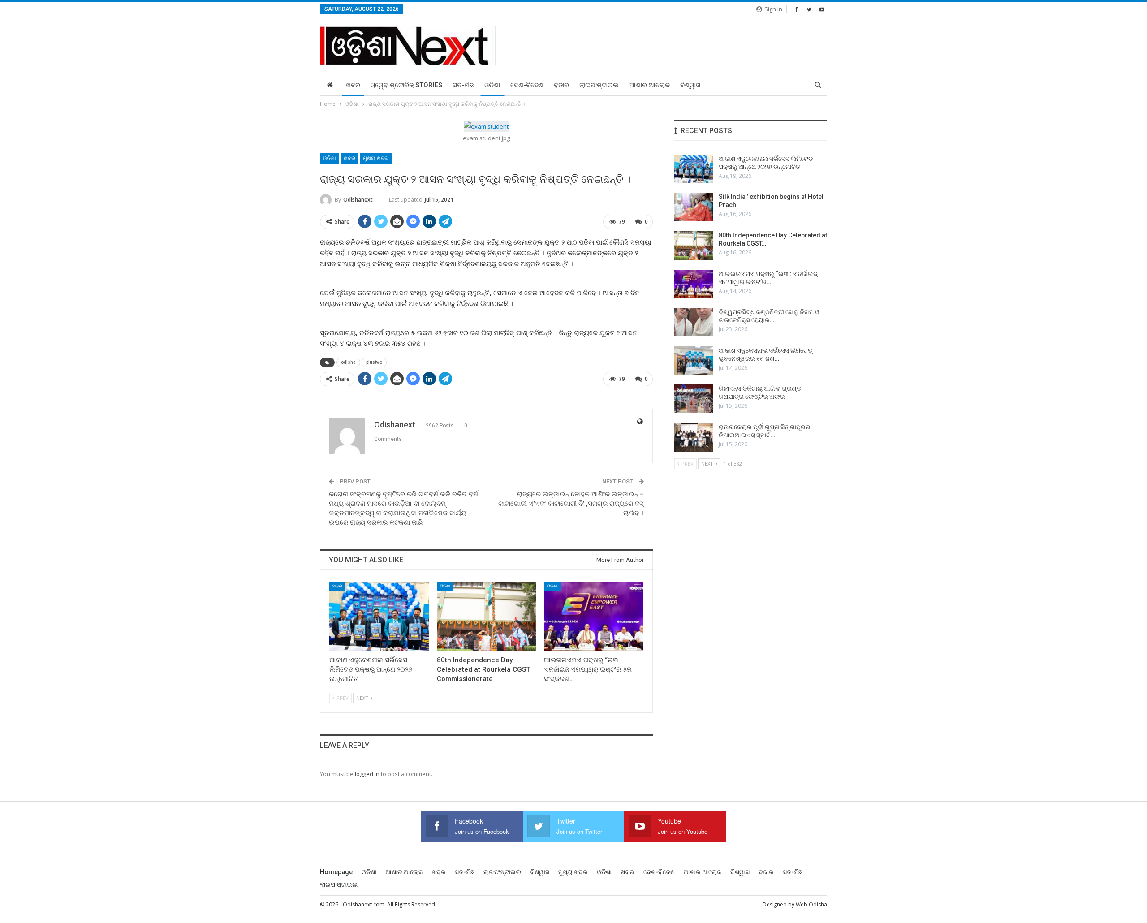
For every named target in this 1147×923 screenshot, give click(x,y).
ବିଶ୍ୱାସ (690, 85)
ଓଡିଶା (492, 85)
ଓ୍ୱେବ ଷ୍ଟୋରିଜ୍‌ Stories (406, 85)
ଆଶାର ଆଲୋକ (649, 85)
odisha (348, 362)
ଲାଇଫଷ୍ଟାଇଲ (599, 85)
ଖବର (353, 85)
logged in (367, 774)
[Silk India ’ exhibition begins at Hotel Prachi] (693, 207)
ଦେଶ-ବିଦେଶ (526, 85)
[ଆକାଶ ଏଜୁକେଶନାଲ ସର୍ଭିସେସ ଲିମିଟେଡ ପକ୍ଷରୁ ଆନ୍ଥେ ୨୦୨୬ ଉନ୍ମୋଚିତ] (379, 616)
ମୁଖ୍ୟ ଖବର (375, 158)
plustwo (374, 362)
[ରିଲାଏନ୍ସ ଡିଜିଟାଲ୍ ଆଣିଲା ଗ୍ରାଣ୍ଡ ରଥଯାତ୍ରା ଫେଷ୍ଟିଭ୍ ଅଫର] (693, 398)
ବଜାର (561, 85)
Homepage (336, 872)
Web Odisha (811, 904)
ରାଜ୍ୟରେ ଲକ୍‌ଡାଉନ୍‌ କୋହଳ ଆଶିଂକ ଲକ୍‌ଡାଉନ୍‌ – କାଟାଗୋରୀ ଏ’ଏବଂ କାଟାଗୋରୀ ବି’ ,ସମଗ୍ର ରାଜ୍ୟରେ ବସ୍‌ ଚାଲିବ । (571, 503)
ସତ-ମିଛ (463, 85)
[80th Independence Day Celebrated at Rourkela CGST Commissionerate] (486, 616)
